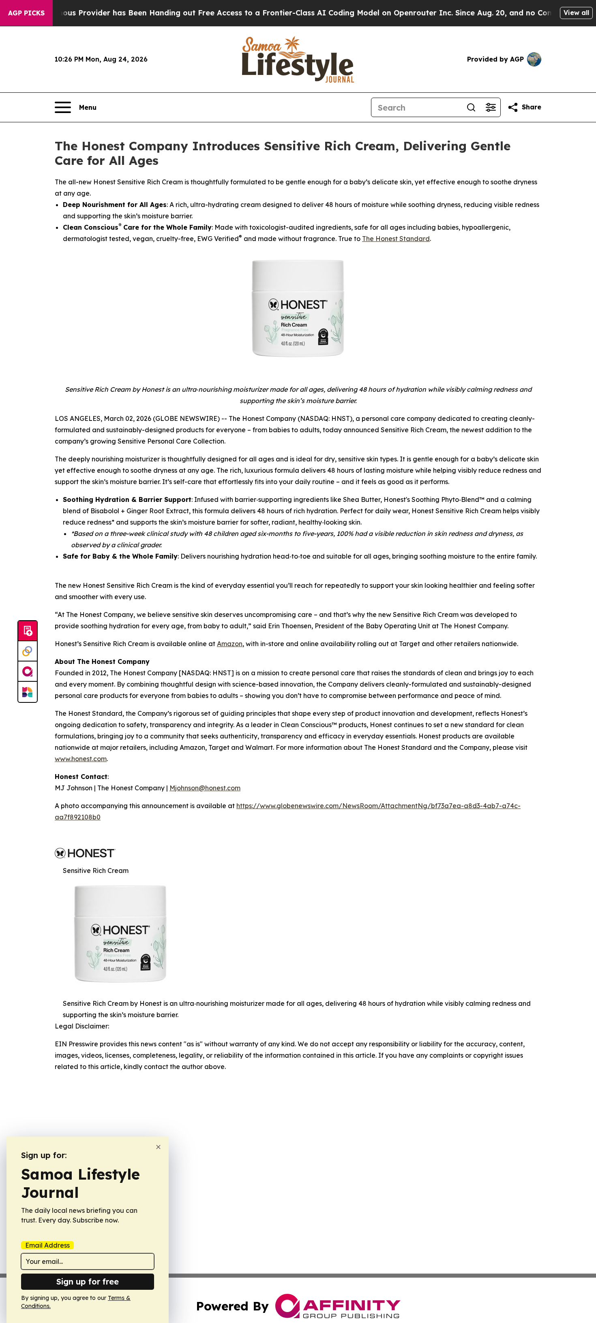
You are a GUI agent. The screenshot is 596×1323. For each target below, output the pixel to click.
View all (576, 13)
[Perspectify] (27, 651)
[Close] (158, 1147)
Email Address (47, 1245)
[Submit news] (27, 631)
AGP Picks (26, 13)
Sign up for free (87, 1281)
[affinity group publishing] (27, 672)
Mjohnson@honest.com (204, 788)
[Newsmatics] (27, 692)
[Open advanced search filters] (490, 107)
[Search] (471, 107)
